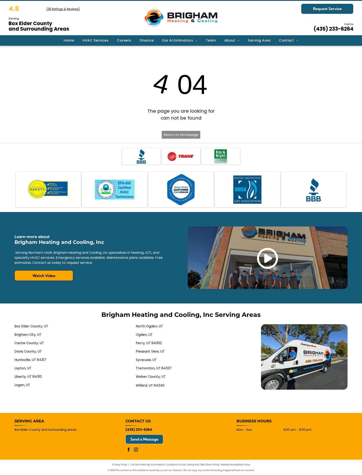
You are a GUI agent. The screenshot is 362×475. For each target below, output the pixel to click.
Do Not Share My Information (148, 464)
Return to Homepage (181, 134)
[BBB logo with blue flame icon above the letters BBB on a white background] (141, 156)
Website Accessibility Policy (235, 464)
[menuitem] (68, 40)
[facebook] (128, 450)
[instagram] (136, 450)
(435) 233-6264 (333, 28)
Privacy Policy (119, 464)
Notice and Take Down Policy (203, 464)
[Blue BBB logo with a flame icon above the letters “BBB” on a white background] (313, 189)
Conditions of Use (175, 464)
